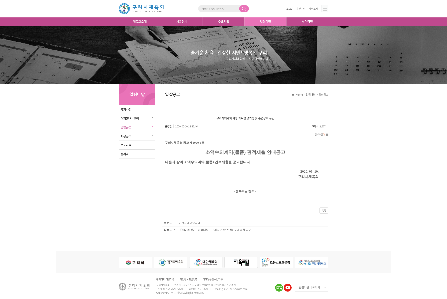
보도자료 (125, 145)
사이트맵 (313, 8)
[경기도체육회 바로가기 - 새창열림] (170, 262)
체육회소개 (140, 22)
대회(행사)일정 (129, 118)
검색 (244, 8)
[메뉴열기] (324, 8)
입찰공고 (125, 127)
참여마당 (307, 22)
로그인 (289, 8)
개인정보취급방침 (188, 279)
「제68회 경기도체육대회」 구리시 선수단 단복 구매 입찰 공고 (215, 230)
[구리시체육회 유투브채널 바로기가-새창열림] (288, 286)
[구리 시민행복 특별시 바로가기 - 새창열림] (135, 262)
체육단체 (181, 22)
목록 (324, 210)
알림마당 (265, 22)
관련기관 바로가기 (309, 287)
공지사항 (125, 109)
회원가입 (300, 8)
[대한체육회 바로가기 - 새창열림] (206, 262)
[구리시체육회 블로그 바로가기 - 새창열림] (279, 286)
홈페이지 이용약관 (165, 279)
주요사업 (223, 22)
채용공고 (125, 136)
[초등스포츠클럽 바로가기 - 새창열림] (276, 262)
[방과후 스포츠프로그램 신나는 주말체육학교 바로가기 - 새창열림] (311, 262)
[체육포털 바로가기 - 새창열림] (241, 262)
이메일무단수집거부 (213, 279)
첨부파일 (320, 134)
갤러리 (124, 154)
